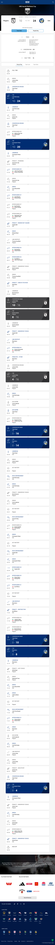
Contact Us (23, 941)
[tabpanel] (27, 461)
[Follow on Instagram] (23, 904)
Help (19, 941)
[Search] (53, 2)
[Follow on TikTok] (14, 904)
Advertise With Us (30, 941)
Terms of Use (3, 941)
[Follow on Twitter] (20, 904)
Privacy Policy (10, 941)
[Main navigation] (2, 2)
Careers (15, 941)
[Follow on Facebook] (17, 904)
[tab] (19, 64)
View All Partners (27, 897)
